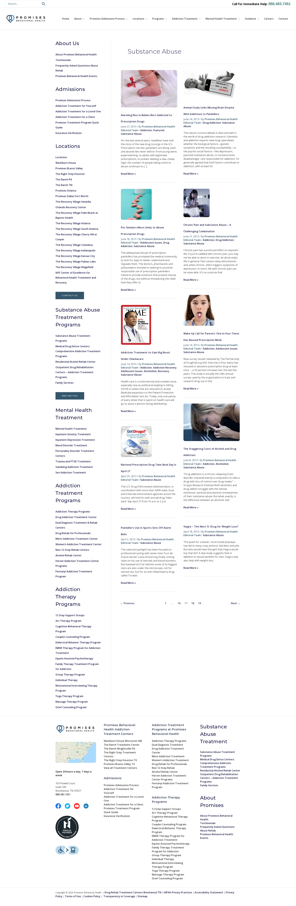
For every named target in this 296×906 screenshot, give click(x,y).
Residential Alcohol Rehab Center (76, 361)
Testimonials (63, 60)
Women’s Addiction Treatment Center (79, 544)
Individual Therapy (67, 680)
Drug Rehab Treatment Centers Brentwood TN (133, 892)
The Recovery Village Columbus (74, 245)
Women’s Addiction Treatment (170, 760)
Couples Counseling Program (73, 637)
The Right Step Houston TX (120, 760)
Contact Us (70, 295)
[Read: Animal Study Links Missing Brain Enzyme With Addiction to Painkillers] (210, 84)
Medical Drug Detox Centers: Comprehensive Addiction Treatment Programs (78, 351)
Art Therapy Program (68, 621)
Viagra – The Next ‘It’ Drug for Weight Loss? (210, 526)
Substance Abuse (131, 133)
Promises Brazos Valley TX (119, 764)
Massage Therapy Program (72, 701)
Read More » (128, 173)
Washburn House (66, 163)
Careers (268, 18)
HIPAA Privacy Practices (178, 892)
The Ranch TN (64, 185)
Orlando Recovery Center (71, 207)
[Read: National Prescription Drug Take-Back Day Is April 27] (136, 441)
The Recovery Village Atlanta (73, 223)
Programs (158, 18)
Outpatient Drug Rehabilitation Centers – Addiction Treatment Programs (74, 372)
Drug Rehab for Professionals (73, 533)
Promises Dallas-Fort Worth (72, 196)
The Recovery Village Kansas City (75, 256)
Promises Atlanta (66, 190)
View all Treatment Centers (120, 768)
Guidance (250, 18)
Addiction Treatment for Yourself (76, 106)
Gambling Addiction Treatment (74, 467)
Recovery (163, 371)
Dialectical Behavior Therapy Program (78, 642)
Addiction (146, 130)
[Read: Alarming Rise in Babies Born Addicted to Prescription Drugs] (149, 88)
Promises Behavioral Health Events (76, 76)
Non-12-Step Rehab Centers (72, 550)
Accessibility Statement (209, 892)
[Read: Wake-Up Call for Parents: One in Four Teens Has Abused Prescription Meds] (198, 310)
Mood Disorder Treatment (71, 445)
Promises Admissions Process (107, 18)
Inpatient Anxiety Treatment (73, 434)
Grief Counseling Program (71, 707)
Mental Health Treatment (221, 18)
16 (179, 603)
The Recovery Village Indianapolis (75, 250)
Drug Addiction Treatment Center (76, 517)
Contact (283, 18)
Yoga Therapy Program (69, 696)
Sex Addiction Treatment (71, 472)
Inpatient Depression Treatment (75, 440)
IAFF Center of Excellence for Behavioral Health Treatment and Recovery (76, 277)
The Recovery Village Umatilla (73, 201)
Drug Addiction (212, 122)
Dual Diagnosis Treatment (167, 744)
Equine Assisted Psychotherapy (74, 658)
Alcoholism (150, 371)
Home (65, 18)
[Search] (44, 3)
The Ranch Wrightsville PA (119, 748)
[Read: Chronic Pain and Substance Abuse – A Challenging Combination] (196, 202)
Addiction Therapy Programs (73, 511)
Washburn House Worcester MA (123, 741)
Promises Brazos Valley (69, 168)
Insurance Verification (69, 133)
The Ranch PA (64, 179)
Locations (138, 18)
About (78, 18)
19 (199, 603)
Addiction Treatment (184, 18)
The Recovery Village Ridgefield (74, 267)
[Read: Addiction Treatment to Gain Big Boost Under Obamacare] (136, 324)
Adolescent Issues (151, 242)
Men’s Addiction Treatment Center (77, 538)
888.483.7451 (279, 4)
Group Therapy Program (70, 674)
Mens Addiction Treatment (168, 756)
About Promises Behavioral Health (76, 54)
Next (235, 603)
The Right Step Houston (70, 174)
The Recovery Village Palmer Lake (76, 261)
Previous (127, 603)
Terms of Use (73, 896)
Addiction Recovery (165, 367)
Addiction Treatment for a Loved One (78, 111)
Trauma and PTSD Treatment (73, 461)
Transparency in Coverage (119, 896)
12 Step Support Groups (70, 615)
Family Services (65, 382)
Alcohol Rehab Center (69, 555)
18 (192, 603)
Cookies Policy (91, 896)
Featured (158, 130)
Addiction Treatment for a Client (75, 117)
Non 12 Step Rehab (163, 768)
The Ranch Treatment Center (122, 744)
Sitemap (142, 896)
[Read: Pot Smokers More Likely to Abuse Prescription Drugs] (136, 204)
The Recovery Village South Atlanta (77, 229)
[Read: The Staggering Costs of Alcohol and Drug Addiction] (211, 422)
